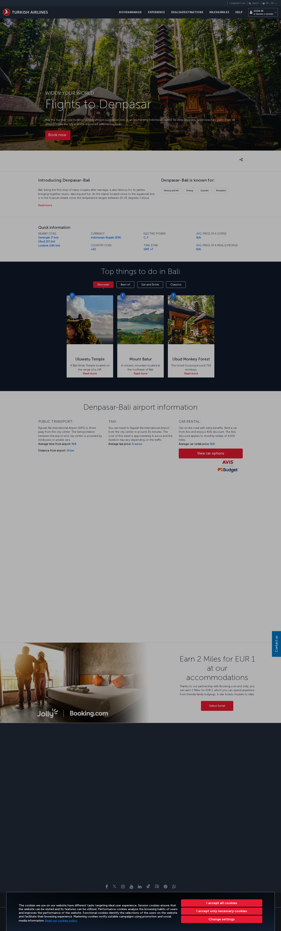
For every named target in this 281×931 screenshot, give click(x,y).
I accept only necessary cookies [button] (221, 911)
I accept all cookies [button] (221, 903)
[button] (221, 919)
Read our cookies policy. (61, 920)
